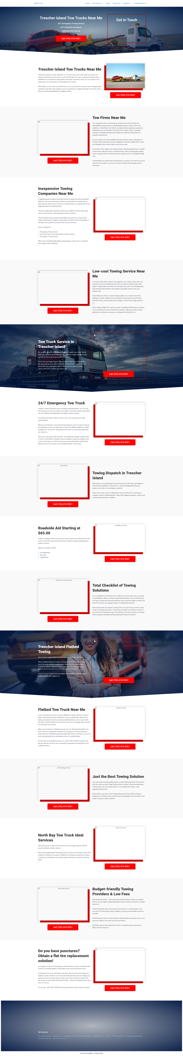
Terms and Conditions (86, 1053)
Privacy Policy (99, 1053)
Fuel (41, 557)
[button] (102, 3)
